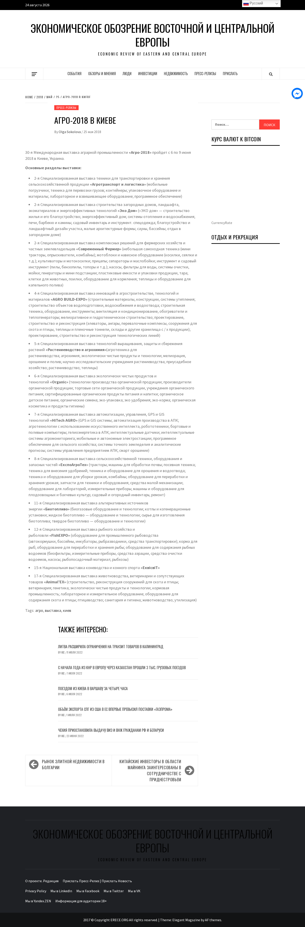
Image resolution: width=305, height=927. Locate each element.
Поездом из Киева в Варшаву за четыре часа (93, 688)
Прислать (230, 73)
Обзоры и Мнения (102, 73)
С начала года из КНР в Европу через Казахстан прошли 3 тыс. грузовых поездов (122, 667)
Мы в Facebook (87, 891)
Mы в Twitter (114, 891)
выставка (53, 610)
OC (63, 652)
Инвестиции (147, 73)
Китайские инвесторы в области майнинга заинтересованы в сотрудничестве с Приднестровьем (150, 770)
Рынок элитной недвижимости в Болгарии (73, 764)
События (74, 73)
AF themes (213, 920)
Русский (256, 3)
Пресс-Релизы (205, 73)
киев (67, 610)
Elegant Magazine (186, 920)
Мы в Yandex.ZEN (38, 901)
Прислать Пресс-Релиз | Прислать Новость (97, 881)
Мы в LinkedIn (61, 891)
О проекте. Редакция (41, 881)
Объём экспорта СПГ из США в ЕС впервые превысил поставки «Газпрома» (115, 709)
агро (39, 610)
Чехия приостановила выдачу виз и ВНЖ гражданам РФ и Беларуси (111, 730)
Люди (127, 73)
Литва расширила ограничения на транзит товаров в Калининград (110, 646)
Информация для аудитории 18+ (81, 901)
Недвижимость (176, 73)
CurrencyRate (221, 222)
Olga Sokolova (70, 131)
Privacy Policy (35, 891)
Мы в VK (134, 891)
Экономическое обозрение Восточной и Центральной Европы (152, 35)
